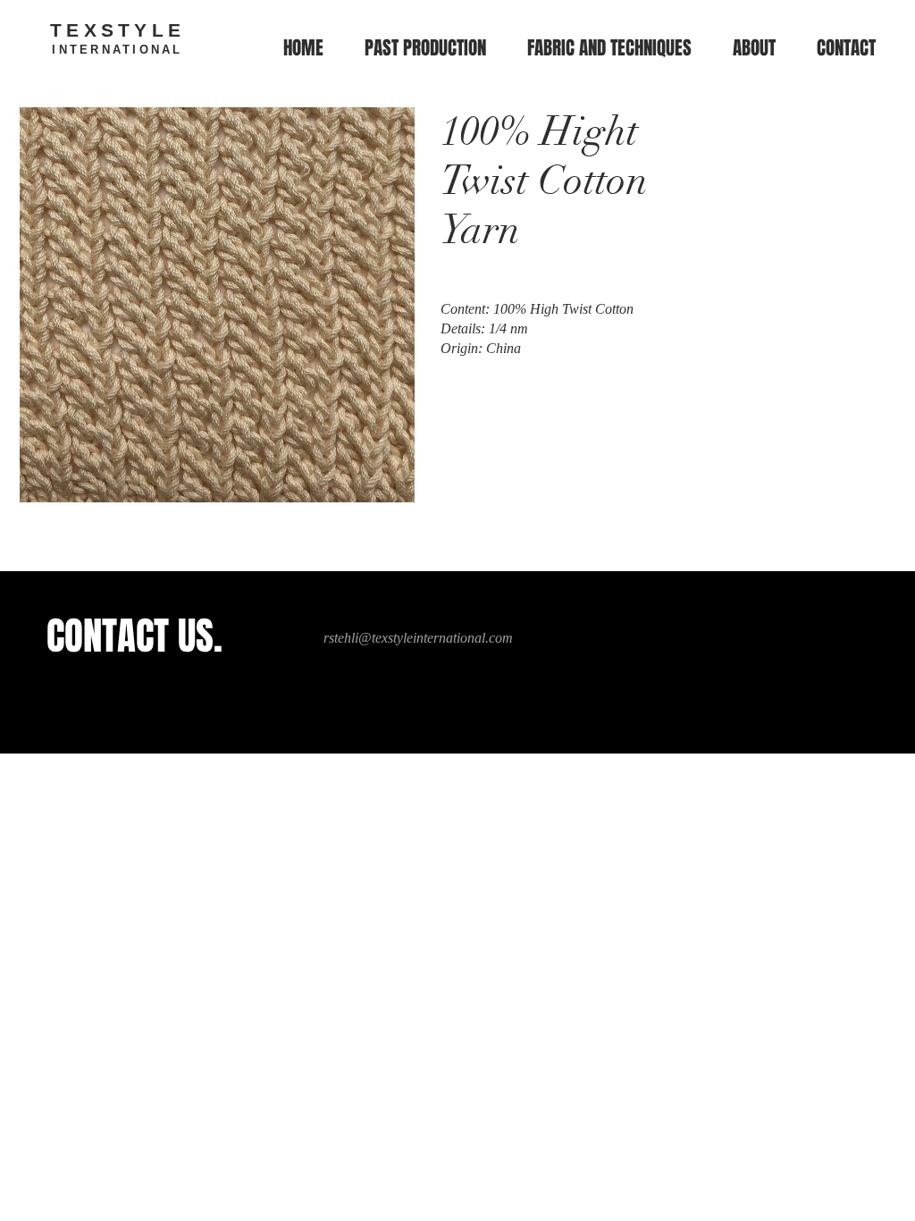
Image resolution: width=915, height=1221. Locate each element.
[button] (609, 48)
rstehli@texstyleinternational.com (418, 637)
